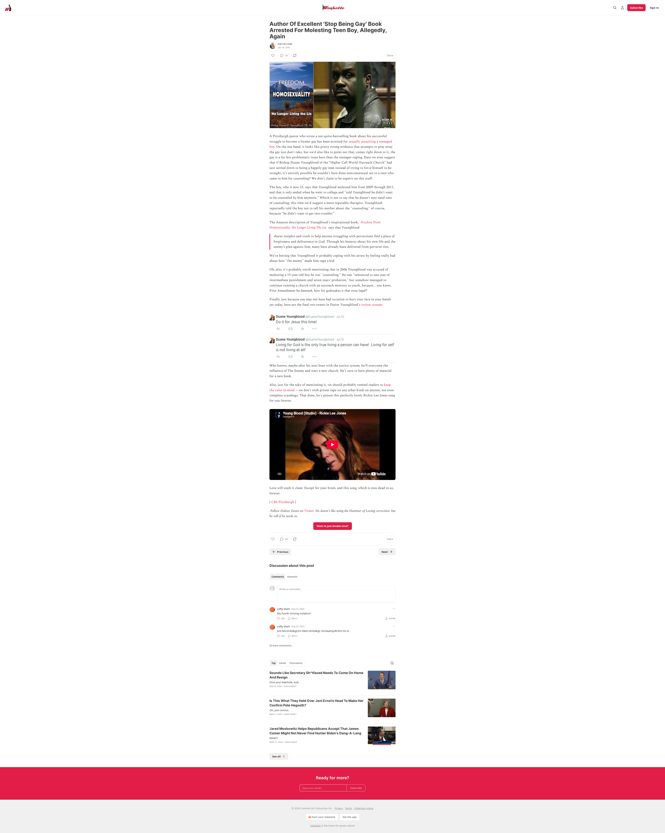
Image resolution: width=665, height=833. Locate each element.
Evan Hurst (290, 686)
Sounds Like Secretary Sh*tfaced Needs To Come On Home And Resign (316, 675)
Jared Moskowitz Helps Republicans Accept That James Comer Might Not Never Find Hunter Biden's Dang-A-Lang (315, 731)
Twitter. (309, 510)
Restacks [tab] (292, 576)
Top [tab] (274, 663)
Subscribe (636, 7)
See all (276, 756)
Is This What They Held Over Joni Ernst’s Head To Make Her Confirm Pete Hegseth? (316, 703)
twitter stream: (372, 304)
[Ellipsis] (394, 608)
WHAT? (273, 738)
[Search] (614, 7)
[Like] (272, 55)
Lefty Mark (283, 609)
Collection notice (363, 808)
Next (385, 551)
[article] (332, 681)
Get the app (350, 817)
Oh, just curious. (279, 710)
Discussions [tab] (296, 663)
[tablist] (284, 576)
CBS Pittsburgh (282, 502)
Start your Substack (323, 817)
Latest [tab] (282, 663)
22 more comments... (281, 645)
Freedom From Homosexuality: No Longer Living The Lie (324, 225)
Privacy (339, 808)
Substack (315, 825)
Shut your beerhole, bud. (284, 682)
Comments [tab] (278, 576)
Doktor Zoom (285, 44)
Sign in (654, 7)
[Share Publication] (622, 7)
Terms (348, 808)
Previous (282, 551)
